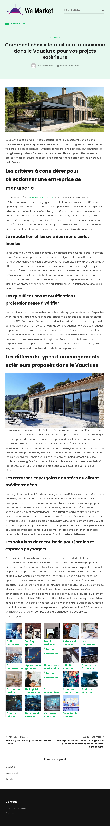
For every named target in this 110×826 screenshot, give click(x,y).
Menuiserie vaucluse (41, 197)
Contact (10, 813)
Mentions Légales (16, 808)
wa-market (48, 65)
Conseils (55, 37)
